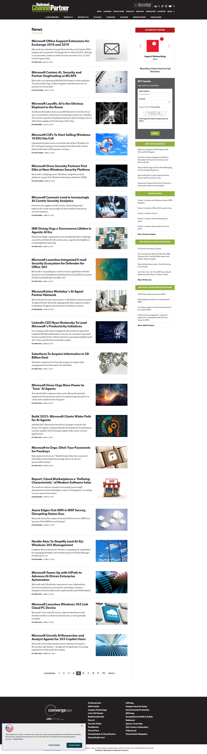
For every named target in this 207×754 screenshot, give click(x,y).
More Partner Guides (147, 234)
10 (103, 673)
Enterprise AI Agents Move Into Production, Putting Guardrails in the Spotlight (154, 184)
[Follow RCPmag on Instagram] (166, 7)
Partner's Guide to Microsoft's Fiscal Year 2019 (153, 228)
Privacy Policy (155, 107)
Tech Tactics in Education (137, 727)
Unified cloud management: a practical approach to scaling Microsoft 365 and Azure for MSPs (152, 317)
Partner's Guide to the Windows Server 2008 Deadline (155, 202)
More (169, 11)
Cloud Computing (52, 17)
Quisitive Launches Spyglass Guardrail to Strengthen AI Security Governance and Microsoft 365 (153, 160)
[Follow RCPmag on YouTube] (170, 7)
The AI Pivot (93, 731)
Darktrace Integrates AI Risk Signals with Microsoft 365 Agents (153, 151)
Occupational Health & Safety (139, 717)
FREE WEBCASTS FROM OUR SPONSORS (155, 242)
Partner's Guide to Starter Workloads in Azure (153, 220)
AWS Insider (93, 707)
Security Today (94, 724)
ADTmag (130, 703)
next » (111, 673)
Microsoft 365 (83, 17)
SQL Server (124, 17)
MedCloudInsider (96, 717)
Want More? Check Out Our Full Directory (155, 70)
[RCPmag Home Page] (50, 8)
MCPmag (130, 713)
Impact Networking (155, 56)
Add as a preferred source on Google (144, 5)
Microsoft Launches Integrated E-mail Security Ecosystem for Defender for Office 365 (59, 263)
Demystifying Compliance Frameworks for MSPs (154, 301)
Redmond (130, 720)
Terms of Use (125, 748)
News (99, 11)
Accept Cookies (74, 745)
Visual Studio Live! (96, 738)
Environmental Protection (137, 710)
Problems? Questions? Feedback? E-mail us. (112, 750)
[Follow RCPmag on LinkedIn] (156, 7)
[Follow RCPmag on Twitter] (159, 7)
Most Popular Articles (155, 144)
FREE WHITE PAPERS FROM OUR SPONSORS (155, 287)
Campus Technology (97, 710)
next (169, 46)
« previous (49, 673)
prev (140, 46)
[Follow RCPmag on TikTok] (162, 7)
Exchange (97, 17)
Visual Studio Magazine (136, 734)
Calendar (107, 11)
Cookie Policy (112, 748)
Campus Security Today (136, 707)
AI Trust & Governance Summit (149, 249)
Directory (140, 11)
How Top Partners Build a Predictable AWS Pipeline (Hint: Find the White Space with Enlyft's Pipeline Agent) (154, 256)
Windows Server (139, 17)
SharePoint (110, 17)
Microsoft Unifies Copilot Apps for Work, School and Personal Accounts (153, 177)
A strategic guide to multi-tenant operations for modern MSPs (154, 309)
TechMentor (93, 727)
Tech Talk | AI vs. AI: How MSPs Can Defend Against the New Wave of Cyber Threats (154, 273)
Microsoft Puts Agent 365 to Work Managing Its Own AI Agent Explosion (155, 169)
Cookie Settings (54, 745)
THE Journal (131, 731)
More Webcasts (144, 280)
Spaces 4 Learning (134, 724)
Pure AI (91, 720)
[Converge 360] (58, 710)
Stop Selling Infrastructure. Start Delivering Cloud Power (154, 265)
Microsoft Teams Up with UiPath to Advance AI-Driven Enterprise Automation (57, 576)
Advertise (161, 11)
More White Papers (146, 325)
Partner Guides (155, 194)
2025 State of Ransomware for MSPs (152, 294)
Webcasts (130, 11)
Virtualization (156, 17)
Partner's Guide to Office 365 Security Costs (155, 208)
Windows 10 (68, 17)
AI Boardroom (94, 703)
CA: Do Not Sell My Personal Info (142, 748)
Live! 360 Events (95, 713)
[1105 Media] (54, 719)
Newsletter (150, 11)
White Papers (118, 11)
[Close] (82, 726)
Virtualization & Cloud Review (102, 734)
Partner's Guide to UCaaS (147, 213)
